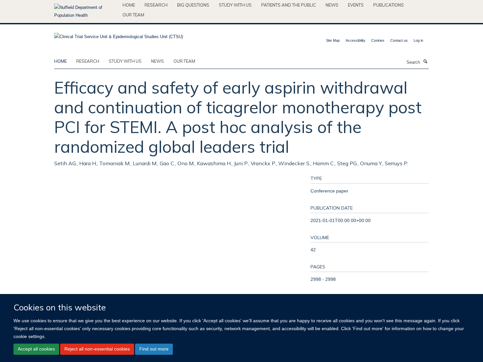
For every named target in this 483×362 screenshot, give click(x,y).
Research (156, 5)
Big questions (193, 5)
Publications (388, 5)
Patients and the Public (288, 5)
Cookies (377, 40)
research (87, 61)
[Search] (425, 61)
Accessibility (355, 40)
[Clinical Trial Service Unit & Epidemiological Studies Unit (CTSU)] (118, 34)
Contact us (399, 40)
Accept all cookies (36, 348)
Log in (418, 40)
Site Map (333, 40)
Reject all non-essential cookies (97, 348)
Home (129, 5)
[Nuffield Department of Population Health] (86, 11)
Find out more (154, 348)
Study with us (235, 5)
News (332, 5)
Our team (133, 14)
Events (356, 5)
